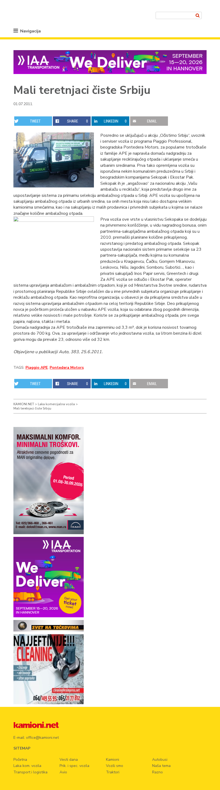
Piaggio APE (36, 367)
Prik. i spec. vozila (74, 765)
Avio (63, 772)
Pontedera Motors (67, 367)
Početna (20, 759)
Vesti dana (69, 759)
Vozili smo (114, 765)
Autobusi (159, 759)
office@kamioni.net (42, 737)
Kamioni (112, 759)
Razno (157, 772)
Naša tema (161, 765)
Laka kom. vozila (27, 765)
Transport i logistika (30, 772)
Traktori (112, 772)
